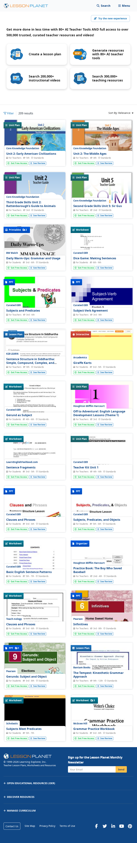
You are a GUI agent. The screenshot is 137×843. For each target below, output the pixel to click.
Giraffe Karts (82, 363)
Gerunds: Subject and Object (26, 676)
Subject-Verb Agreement (90, 310)
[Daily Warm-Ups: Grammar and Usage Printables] (35, 245)
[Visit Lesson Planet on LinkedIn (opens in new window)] (113, 826)
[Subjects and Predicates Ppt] (35, 299)
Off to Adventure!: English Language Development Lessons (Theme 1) (99, 413)
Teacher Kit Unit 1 (85, 467)
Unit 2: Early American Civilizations (31, 154)
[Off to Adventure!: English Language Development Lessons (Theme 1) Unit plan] (102, 417)
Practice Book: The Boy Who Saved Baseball (97, 570)
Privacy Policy (47, 826)
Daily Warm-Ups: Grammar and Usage (33, 258)
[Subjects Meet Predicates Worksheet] (35, 718)
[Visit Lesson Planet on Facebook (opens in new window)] (96, 826)
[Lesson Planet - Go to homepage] (28, 6)
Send (121, 769)
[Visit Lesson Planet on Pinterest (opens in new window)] (129, 826)
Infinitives (80, 624)
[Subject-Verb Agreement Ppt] (102, 299)
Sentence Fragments (20, 467)
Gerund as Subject (19, 415)
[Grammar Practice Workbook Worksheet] (102, 734)
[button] (124, 5)
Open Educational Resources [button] (31, 783)
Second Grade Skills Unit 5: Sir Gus (97, 206)
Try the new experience (112, 18)
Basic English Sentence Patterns (29, 572)
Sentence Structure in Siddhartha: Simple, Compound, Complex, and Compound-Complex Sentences (30, 363)
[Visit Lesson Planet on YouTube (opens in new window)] (121, 826)
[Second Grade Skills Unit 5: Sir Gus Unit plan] (102, 210)
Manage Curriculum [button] (21, 810)
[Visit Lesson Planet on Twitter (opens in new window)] (104, 826)
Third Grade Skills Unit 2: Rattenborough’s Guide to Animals (31, 204)
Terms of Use (67, 826)
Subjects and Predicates (23, 310)
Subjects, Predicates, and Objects (96, 520)
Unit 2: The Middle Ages (89, 154)
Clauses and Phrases (20, 520)
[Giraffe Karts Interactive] (102, 368)
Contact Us (12, 826)
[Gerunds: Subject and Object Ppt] (35, 665)
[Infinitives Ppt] (102, 613)
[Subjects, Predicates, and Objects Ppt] (102, 508)
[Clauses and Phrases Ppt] (35, 508)
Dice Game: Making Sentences (94, 258)
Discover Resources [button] (20, 797)
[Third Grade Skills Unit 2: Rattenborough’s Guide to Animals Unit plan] (35, 211)
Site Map (30, 826)
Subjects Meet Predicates (24, 729)
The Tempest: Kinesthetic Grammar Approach (98, 675)
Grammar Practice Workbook (94, 729)
